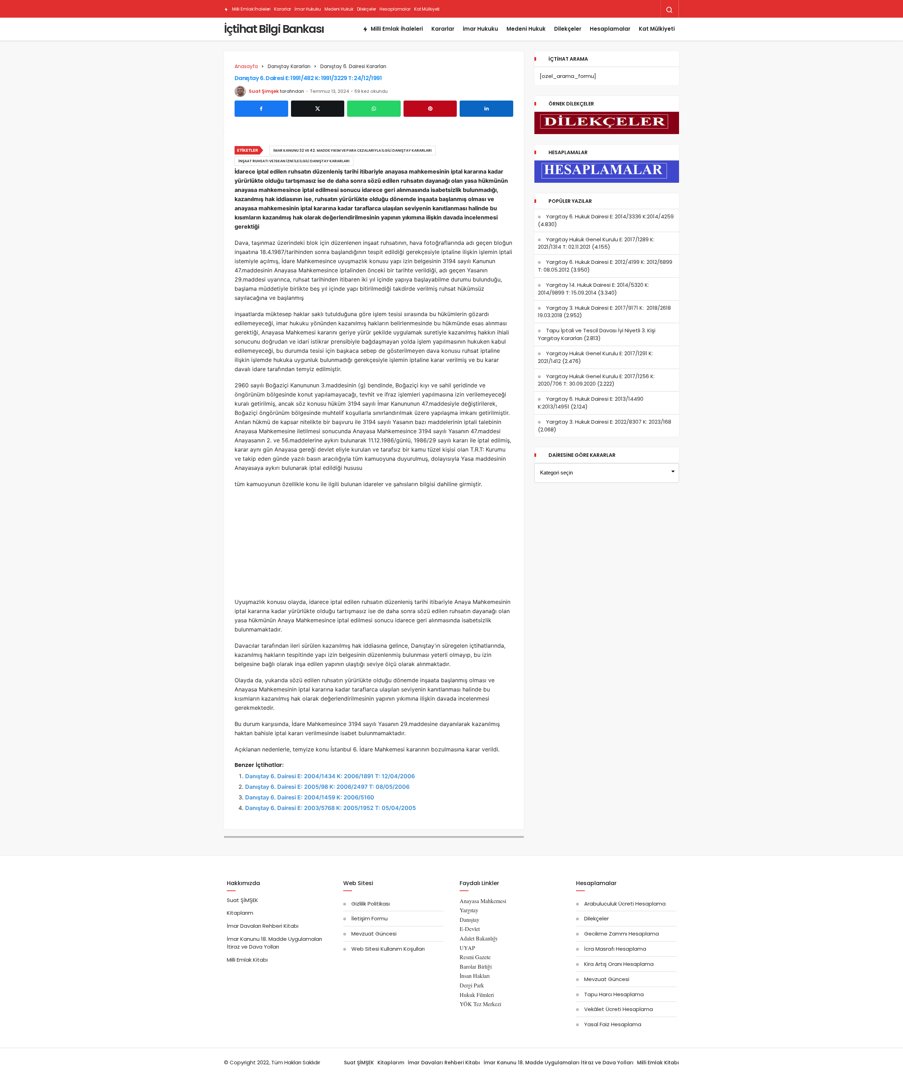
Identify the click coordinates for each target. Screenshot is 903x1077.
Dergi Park (472, 985)
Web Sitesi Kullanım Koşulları (388, 948)
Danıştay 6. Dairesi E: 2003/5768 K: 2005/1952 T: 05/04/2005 (330, 807)
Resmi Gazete (475, 957)
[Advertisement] (374, 545)
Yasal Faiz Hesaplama (612, 1024)
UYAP (467, 947)
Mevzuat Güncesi (373, 933)
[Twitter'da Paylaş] (318, 109)
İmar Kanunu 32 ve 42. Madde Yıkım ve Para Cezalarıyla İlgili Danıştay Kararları (352, 150)
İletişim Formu (369, 918)
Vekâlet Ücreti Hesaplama (618, 1009)
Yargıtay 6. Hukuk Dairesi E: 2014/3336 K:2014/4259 (610, 216)
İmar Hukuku (308, 9)
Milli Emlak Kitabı (247, 959)
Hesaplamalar (395, 9)
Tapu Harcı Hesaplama (614, 994)
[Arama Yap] (669, 9)
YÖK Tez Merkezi (480, 1004)
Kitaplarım (240, 912)
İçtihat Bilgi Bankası (274, 29)
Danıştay (469, 919)
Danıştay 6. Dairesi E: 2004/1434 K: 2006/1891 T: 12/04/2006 (330, 776)
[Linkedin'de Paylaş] (486, 109)
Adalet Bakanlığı (478, 938)
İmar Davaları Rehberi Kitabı (262, 926)
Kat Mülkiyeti (427, 9)
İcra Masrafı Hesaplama (615, 948)
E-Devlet (470, 928)
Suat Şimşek (264, 91)
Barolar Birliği (476, 966)
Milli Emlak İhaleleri (251, 9)
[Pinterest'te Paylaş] (430, 109)
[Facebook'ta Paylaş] (261, 109)
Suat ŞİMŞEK (242, 900)
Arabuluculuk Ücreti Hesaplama (625, 903)
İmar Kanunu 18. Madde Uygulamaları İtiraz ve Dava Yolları (274, 942)
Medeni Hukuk (339, 9)
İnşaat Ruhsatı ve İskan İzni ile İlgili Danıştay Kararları (294, 161)
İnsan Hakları (475, 975)
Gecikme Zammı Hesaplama (621, 933)
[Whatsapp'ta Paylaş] (374, 109)
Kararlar (282, 9)
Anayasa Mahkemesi (483, 900)
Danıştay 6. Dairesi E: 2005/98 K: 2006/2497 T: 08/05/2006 (327, 786)
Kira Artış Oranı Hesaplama (619, 964)
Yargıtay (469, 910)
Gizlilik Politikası (370, 903)
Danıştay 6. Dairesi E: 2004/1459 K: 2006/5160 (309, 797)
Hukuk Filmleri (477, 994)
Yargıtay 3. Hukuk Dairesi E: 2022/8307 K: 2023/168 (608, 421)
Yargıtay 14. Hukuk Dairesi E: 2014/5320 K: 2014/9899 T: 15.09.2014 (593, 288)
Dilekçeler (366, 9)
